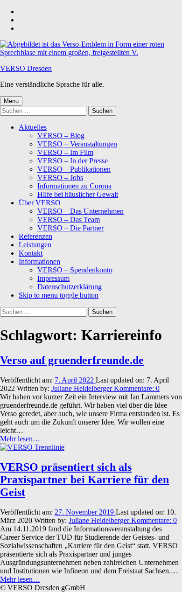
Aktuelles (33, 127)
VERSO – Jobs (60, 177)
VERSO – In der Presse (72, 161)
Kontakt (30, 253)
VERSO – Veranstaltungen (77, 144)
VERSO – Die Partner (70, 228)
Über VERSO (40, 203)
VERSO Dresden (26, 68)
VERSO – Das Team (68, 219)
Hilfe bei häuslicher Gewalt (77, 194)
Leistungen (35, 245)
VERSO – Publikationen (74, 169)
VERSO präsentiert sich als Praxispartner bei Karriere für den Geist (84, 479)
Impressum (53, 278)
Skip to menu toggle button (58, 295)
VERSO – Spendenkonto (74, 270)
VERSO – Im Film (65, 152)
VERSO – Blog (60, 135)
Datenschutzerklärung (69, 287)
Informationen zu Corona (74, 186)
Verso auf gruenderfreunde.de (72, 360)
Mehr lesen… (20, 439)
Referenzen (35, 236)
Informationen (39, 261)
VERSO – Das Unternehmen (80, 211)
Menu (11, 101)
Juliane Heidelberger (82, 388)
